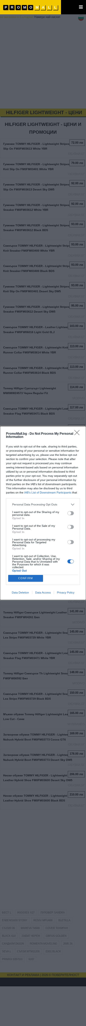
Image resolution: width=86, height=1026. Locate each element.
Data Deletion (20, 592)
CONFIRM (25, 578)
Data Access (43, 592)
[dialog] (43, 513)
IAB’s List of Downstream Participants (47, 492)
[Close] (78, 434)
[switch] (70, 513)
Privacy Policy (65, 592)
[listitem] (43, 504)
